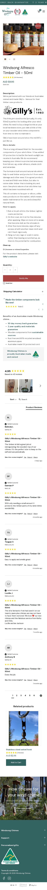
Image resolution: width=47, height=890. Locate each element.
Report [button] (29, 457)
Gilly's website (10, 256)
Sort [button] (12, 399)
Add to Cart (16, 762)
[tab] (34, 408)
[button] (23, 77)
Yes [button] (25, 457)
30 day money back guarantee (22, 323)
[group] (23, 371)
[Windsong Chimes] (16, 11)
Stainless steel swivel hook (19, 749)
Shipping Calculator (12, 291)
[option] (23, 39)
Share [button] (35, 457)
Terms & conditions (9, 870)
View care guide (23, 808)
